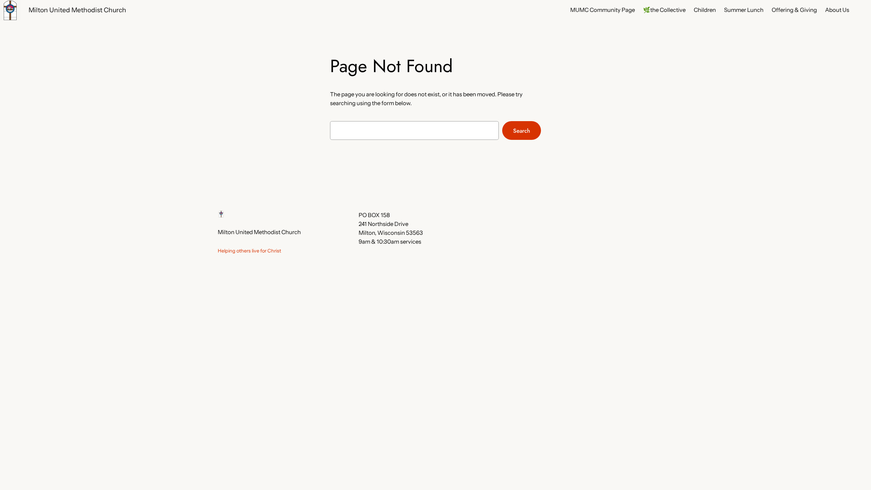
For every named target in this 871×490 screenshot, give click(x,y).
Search (521, 131)
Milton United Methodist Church (77, 10)
